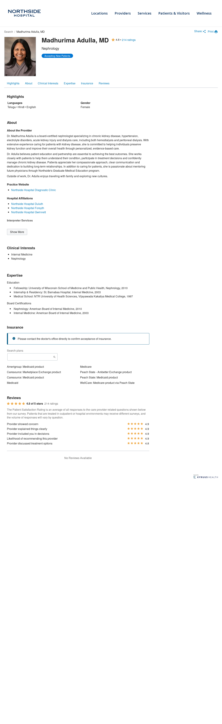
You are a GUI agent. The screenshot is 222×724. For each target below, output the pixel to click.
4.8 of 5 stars (34, 403)
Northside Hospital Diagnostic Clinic (33, 190)
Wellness (204, 13)
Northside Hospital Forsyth (27, 208)
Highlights (13, 83)
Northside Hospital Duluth (27, 204)
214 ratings (129, 39)
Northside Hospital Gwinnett (28, 212)
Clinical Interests (48, 83)
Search (8, 32)
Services (144, 13)
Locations (99, 13)
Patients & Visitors (174, 13)
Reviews (104, 83)
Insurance (87, 83)
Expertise (69, 83)
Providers (123, 13)
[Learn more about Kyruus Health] (206, 477)
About (28, 83)
